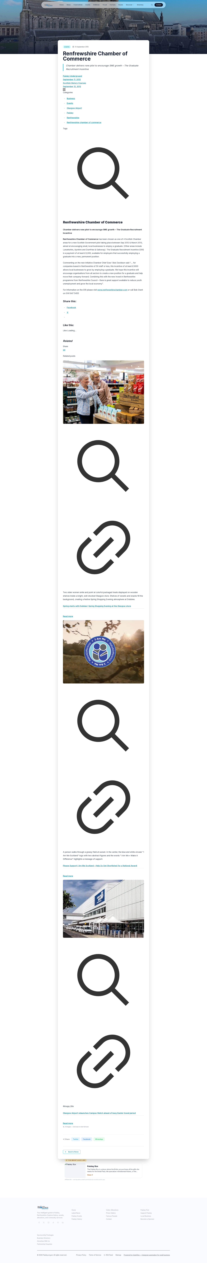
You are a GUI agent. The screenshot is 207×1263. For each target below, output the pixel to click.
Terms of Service (95, 1255)
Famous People (111, 1216)
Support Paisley (146, 1213)
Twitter (75, 1139)
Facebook (86, 1139)
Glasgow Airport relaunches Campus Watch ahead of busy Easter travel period (99, 1113)
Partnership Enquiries (44, 1244)
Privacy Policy (81, 1255)
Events (87, 5)
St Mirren (96, 5)
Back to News (73, 1152)
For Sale (112, 5)
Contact (158, 5)
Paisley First (145, 1210)
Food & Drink (78, 5)
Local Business (146, 1216)
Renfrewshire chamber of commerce (84, 122)
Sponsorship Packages (45, 1235)
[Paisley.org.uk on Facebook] (39, 1222)
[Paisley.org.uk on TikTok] (53, 1222)
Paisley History (77, 1219)
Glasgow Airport (74, 108)
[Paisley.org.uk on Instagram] (48, 1222)
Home (62, 5)
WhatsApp (99, 1139)
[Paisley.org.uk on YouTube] (58, 1222)
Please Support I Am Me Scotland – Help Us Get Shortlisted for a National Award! (100, 866)
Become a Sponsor (147, 1219)
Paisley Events (77, 1216)
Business (71, 98)
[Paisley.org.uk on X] (44, 1222)
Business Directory (43, 1238)
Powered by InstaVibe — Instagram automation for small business (147, 1255)
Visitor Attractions (112, 1210)
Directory (140, 5)
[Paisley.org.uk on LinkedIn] (63, 1222)
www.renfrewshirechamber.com (112, 290)
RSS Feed (109, 1255)
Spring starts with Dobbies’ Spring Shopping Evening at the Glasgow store (97, 606)
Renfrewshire (73, 118)
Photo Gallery (111, 1213)
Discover (129, 5)
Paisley (70, 113)
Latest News (76, 1213)
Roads (120, 5)
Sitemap (118, 1255)
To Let (105, 5)
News (69, 5)
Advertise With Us (43, 1241)
